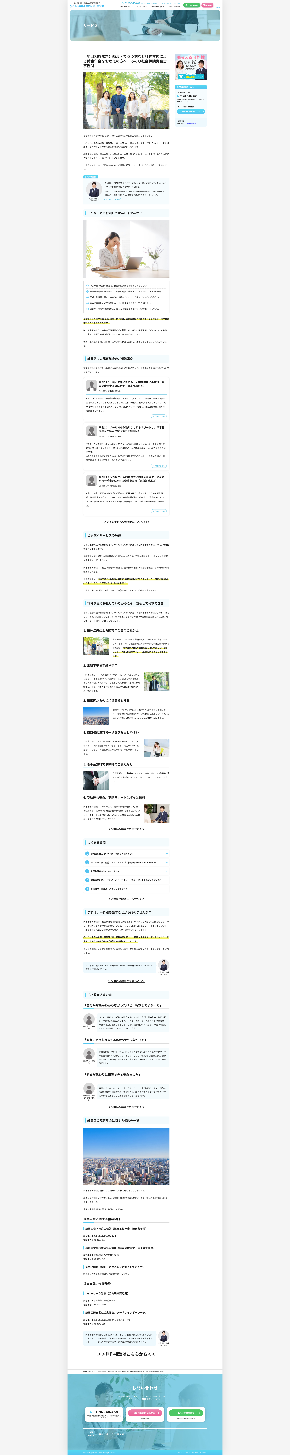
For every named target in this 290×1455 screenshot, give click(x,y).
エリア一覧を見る (190, 123)
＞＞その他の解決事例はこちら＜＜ (125, 522)
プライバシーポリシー (185, 1453)
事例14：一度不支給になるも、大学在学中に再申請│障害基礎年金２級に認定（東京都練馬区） (131, 383)
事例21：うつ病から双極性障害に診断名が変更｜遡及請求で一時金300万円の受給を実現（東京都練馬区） (131, 478)
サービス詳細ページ (94, 620)
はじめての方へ (142, 6)
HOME (85, 1372)
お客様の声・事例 (174, 6)
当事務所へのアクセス (200, 1453)
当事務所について (126, 6)
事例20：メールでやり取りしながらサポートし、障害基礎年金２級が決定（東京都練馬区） (131, 429)
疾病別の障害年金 (157, 6)
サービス (92, 1372)
